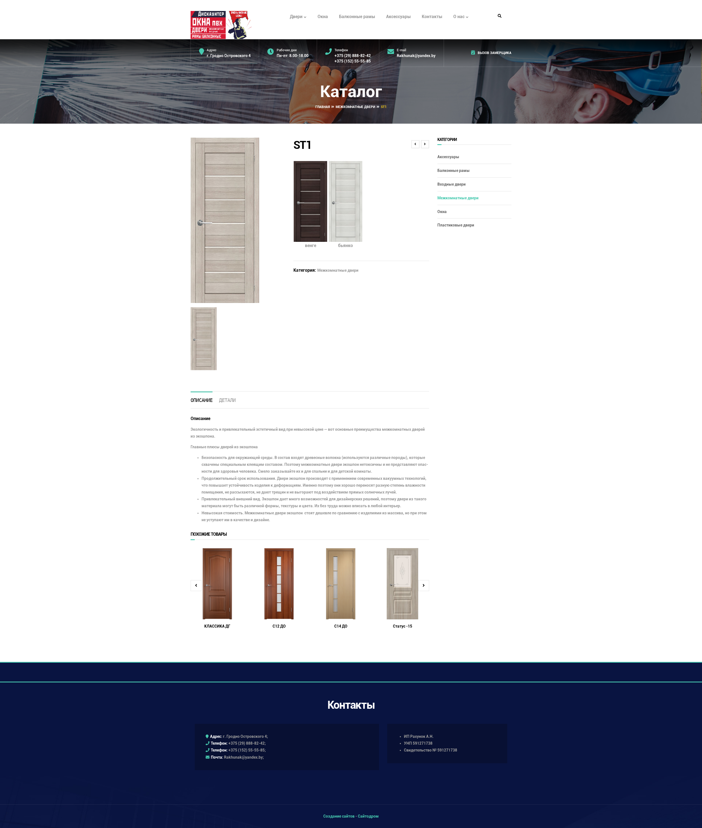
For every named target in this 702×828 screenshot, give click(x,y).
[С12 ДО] (279, 583)
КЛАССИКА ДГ (217, 626)
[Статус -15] (402, 583)
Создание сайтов (339, 816)
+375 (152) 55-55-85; (247, 750)
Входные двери (451, 184)
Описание (202, 400)
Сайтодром (368, 816)
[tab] (202, 400)
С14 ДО (340, 626)
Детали (227, 400)
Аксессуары (398, 16)
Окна (323, 16)
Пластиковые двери (455, 225)
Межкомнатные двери (355, 107)
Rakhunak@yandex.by (416, 55)
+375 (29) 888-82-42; (247, 743)
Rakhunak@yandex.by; (244, 757)
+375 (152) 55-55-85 (353, 61)
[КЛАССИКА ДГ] (217, 583)
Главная (322, 107)
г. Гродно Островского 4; (245, 736)
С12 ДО (279, 626)
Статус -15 (402, 626)
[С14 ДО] (340, 583)
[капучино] (204, 338)
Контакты (432, 16)
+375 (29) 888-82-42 (353, 55)
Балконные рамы (357, 16)
